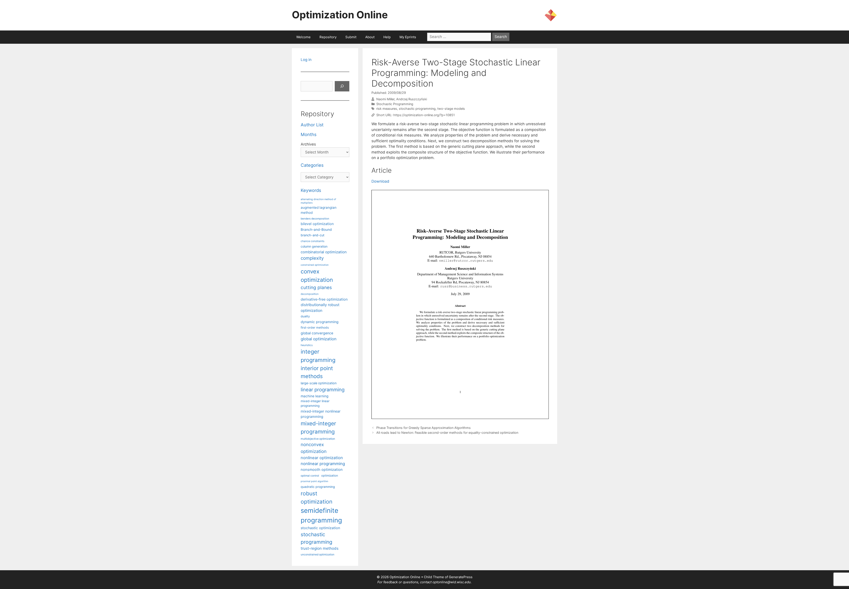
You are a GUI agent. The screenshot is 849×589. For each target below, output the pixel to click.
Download (380, 181)
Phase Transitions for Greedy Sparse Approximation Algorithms (423, 428)
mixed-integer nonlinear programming (320, 414)
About (370, 37)
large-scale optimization (319, 383)
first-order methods (315, 327)
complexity (312, 258)
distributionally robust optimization (320, 307)
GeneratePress (460, 577)
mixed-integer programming (318, 427)
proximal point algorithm (314, 481)
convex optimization (317, 275)
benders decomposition (315, 218)
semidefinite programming (321, 515)
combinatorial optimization (324, 252)
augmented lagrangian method (319, 210)
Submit (350, 37)
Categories (312, 165)
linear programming (322, 389)
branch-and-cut (312, 235)
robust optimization (316, 497)
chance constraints (312, 241)
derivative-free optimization (324, 299)
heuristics (307, 345)
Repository (328, 37)
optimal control (310, 475)
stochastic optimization (320, 528)
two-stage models (451, 108)
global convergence (317, 333)
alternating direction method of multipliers (318, 201)
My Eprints (408, 37)
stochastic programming (417, 108)
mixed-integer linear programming (315, 403)
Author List (312, 124)
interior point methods (317, 372)
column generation (314, 246)
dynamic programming (319, 322)
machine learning (314, 396)
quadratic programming (318, 487)
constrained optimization (315, 264)
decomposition (310, 293)
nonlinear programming (323, 463)
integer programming (318, 355)
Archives (308, 144)
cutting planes (316, 287)
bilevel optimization (317, 224)
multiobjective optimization (318, 438)
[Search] (342, 86)
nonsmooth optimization (322, 469)
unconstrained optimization (317, 554)
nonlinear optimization (322, 457)
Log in (306, 59)
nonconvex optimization (314, 448)
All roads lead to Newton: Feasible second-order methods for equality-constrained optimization (447, 432)
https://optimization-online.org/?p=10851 (424, 115)
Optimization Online (340, 15)
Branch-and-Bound (316, 229)
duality (305, 316)
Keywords (311, 190)
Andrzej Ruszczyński (411, 99)
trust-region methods (319, 548)
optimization (329, 475)
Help (387, 37)
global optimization (319, 338)
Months (308, 134)
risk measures (386, 108)
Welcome (303, 37)
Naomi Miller (385, 99)
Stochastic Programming (394, 104)
